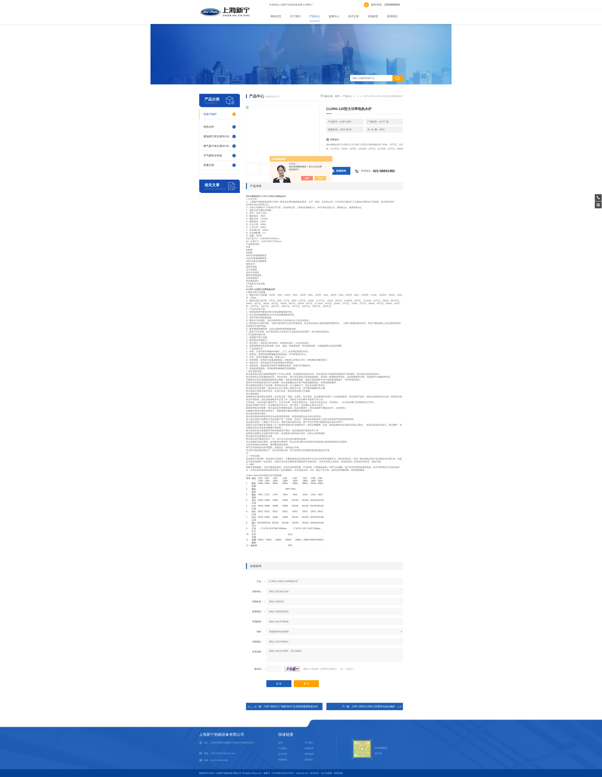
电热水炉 (208, 126)
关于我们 (295, 16)
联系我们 (392, 16)
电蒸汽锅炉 (210, 114)
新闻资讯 (309, 748)
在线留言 (373, 16)
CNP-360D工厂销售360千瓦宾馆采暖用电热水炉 (291, 706)
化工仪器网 (326, 773)
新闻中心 (334, 16)
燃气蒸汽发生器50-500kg (218, 145)
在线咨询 (341, 170)
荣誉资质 (309, 754)
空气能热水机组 (212, 155)
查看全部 (208, 165)
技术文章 (353, 16)
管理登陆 (338, 773)
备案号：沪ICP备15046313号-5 (278, 773)
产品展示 (282, 748)
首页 (337, 96)
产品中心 (314, 16)
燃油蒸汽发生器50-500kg (218, 136)
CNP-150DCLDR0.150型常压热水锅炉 (373, 706)
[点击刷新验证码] (292, 669)
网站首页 (276, 16)
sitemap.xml (302, 773)
